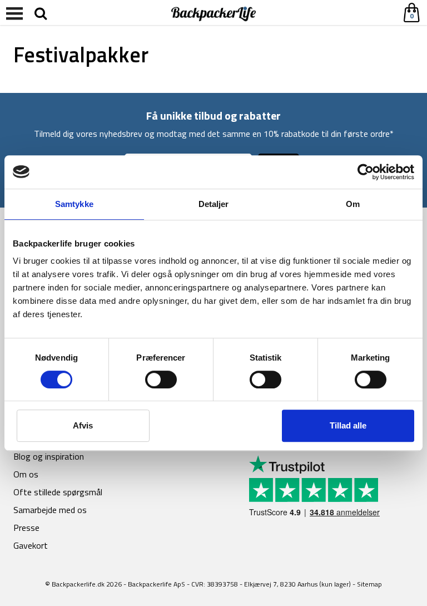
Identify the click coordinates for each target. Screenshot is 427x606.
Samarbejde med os (50, 509)
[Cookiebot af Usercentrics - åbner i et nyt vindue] (365, 172)
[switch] (161, 379)
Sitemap (369, 584)
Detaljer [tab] (213, 204)
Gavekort (30, 545)
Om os (25, 474)
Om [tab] (353, 204)
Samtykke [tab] (74, 204)
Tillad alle (348, 425)
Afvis (83, 425)
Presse (26, 527)
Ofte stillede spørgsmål (57, 492)
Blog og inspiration (48, 456)
